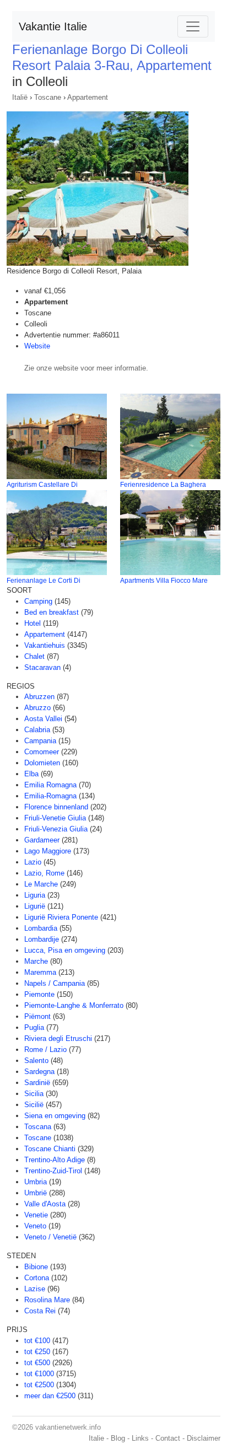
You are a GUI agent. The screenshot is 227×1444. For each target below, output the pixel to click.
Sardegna (39, 1071)
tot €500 (37, 1363)
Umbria (35, 1182)
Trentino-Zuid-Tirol (53, 1171)
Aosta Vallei (43, 719)
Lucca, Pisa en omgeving (64, 950)
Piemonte (39, 994)
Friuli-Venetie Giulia (55, 818)
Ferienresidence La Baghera (163, 485)
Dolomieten (42, 763)
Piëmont (37, 1016)
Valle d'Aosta (45, 1204)
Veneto (35, 1226)
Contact (167, 1438)
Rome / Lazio (45, 1049)
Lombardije (41, 939)
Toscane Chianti (49, 1149)
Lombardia (40, 928)
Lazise (34, 1289)
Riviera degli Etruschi (58, 1038)
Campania (40, 741)
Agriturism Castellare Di (42, 485)
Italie (96, 1438)
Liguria (34, 895)
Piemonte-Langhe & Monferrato (73, 1005)
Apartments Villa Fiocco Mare (164, 580)
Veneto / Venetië (50, 1237)
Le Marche (41, 884)
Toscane (47, 97)
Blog (118, 1438)
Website (37, 346)
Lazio (32, 862)
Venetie (36, 1215)
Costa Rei (40, 1311)
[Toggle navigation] (192, 26)
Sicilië (34, 1105)
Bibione (36, 1267)
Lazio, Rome (44, 873)
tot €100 (37, 1340)
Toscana (37, 1127)
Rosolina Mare (47, 1300)
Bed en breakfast (51, 612)
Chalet (34, 656)
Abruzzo (37, 708)
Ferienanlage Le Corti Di (43, 580)
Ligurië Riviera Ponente (61, 917)
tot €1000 (39, 1374)
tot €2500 (39, 1385)
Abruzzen (39, 697)
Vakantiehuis (44, 645)
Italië (20, 97)
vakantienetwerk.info (68, 1427)
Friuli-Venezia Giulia (56, 829)
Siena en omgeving (54, 1116)
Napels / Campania (54, 983)
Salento (36, 1060)
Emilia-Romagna (50, 796)
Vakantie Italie (53, 26)
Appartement (87, 97)
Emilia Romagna (50, 785)
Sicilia (34, 1093)
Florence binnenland (56, 807)
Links (140, 1438)
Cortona (36, 1278)
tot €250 (37, 1352)
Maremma (40, 972)
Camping (38, 601)
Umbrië (35, 1193)
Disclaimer (203, 1438)
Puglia (34, 1027)
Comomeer (41, 752)
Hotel (32, 623)
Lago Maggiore (47, 851)
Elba (31, 774)
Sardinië (37, 1082)
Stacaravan (42, 667)
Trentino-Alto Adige (54, 1160)
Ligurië (34, 906)
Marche (36, 961)
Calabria (37, 730)
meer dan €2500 (49, 1396)
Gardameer (42, 840)
